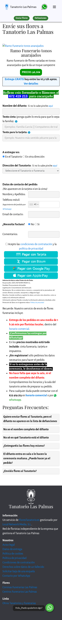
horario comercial (19, 328)
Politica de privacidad (37, 302)
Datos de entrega (12, 549)
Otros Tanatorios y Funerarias (19, 603)
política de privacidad (31, 248)
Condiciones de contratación (18, 562)
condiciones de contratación (36, 244)
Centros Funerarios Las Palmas (19, 591)
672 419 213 (18, 96)
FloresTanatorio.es (29, 520)
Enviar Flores (22, 18)
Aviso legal (8, 544)
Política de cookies (12, 553)
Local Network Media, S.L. (16, 524)
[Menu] (54, 5)
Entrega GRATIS (14, 79)
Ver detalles (31, 83)
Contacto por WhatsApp (16, 575)
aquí (50, 106)
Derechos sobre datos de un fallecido (23, 567)
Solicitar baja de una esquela (18, 571)
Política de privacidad (14, 558)
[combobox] (33, 204)
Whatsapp (6, 209)
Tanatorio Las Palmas (23, 7)
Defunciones (40, 18)
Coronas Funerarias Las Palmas (19, 587)
